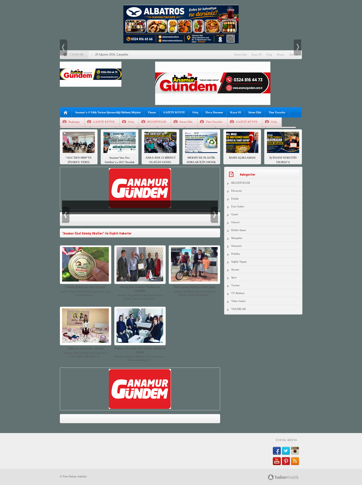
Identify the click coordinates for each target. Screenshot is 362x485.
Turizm (235, 285)
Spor (234, 277)
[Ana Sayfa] (66, 113)
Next (297, 47)
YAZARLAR (238, 308)
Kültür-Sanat (238, 230)
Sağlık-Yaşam (239, 261)
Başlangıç (74, 121)
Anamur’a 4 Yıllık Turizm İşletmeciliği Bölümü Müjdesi (108, 112)
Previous (63, 47)
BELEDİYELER (156, 121)
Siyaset (235, 269)
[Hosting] (271, 477)
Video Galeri (238, 301)
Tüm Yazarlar (277, 112)
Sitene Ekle (240, 54)
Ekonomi (236, 190)
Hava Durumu (214, 112)
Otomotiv (236, 245)
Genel (234, 214)
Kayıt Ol (257, 54)
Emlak (235, 198)
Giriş (269, 54)
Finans (152, 112)
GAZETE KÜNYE (174, 112)
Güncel (235, 222)
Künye (280, 54)
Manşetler (236, 237)
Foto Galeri (237, 206)
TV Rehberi (238, 293)
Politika (235, 253)
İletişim (293, 54)
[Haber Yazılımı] (288, 477)
